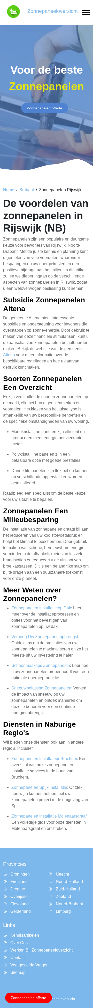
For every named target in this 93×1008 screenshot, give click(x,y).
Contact (17, 957)
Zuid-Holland (67, 889)
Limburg (63, 911)
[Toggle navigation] (86, 12)
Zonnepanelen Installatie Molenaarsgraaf (49, 816)
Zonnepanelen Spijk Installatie (39, 787)
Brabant (26, 190)
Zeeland (63, 896)
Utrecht (62, 874)
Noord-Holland (69, 881)
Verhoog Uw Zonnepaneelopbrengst (44, 637)
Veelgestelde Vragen (29, 965)
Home (8, 190)
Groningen (19, 874)
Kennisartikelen (24, 935)
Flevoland (19, 904)
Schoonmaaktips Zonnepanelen (40, 665)
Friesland (18, 881)
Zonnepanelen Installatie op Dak (41, 608)
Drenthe (17, 889)
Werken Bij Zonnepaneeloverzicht (41, 950)
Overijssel (19, 896)
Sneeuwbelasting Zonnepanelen (41, 688)
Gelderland (20, 911)
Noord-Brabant (69, 904)
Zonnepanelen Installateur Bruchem (44, 758)
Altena (9, 355)
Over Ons (18, 942)
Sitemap (17, 972)
